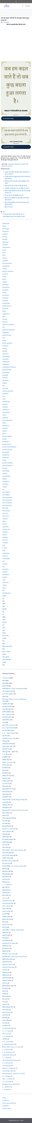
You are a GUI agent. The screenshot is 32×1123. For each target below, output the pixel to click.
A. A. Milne (5, 754)
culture (4, 276)
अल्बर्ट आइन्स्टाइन (6, 709)
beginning (5, 242)
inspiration (5, 359)
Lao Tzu (4, 898)
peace (4, 433)
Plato (4, 1002)
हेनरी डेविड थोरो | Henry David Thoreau (13, 956)
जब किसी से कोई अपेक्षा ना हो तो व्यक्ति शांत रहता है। (17, 188)
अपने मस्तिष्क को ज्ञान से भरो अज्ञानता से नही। (14, 216)
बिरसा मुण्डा (5, 882)
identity (4, 351)
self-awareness (7, 500)
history (4, 340)
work (3, 580)
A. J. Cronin (5, 884)
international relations (9, 367)
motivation (5, 409)
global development (8, 330)
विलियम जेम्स (5, 951)
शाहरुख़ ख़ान (5, 932)
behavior (5, 244)
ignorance (5, 354)
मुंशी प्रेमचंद (5, 773)
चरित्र (3, 604)
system (4, 534)
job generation (6, 370)
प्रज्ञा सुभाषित (5, 683)
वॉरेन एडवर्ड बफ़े (6, 791)
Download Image (8, 118)
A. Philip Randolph (8, 1028)
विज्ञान (3, 643)
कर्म (3, 598)
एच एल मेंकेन (5, 802)
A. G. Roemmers (7, 1052)
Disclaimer (5, 1106)
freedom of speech (8, 324)
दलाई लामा (4, 778)
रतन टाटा (4, 845)
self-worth (5, 516)
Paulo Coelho (6, 911)
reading (4, 473)
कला (3, 601)
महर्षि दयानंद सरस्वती (7, 744)
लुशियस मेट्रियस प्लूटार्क (8, 986)
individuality (6, 356)
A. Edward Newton (8, 1044)
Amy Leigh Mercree (8, 728)
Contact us (5, 1100)
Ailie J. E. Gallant (7, 1079)
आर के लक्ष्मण (5, 1010)
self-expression (7, 505)
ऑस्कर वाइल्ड (5, 765)
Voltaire (4, 970)
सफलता (4, 654)
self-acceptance (7, 497)
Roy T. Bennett (6, 714)
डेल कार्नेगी (4, 914)
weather (4, 572)
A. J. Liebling (6, 1076)
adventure (5, 231)
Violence (5, 556)
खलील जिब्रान (5, 837)
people (4, 439)
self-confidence (7, 502)
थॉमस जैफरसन (5, 962)
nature (4, 415)
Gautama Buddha (7, 903)
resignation (5, 481)
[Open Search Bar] (22, 6)
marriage (5, 388)
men (3, 396)
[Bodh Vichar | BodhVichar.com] (6, 6)
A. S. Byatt (5, 1089)
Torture (4, 548)
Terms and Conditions (9, 1103)
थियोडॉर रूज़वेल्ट (6, 916)
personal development (9, 447)
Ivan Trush (5, 1033)
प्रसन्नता (4, 622)
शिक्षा (3, 649)
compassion (6, 266)
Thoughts (5, 542)
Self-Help (5, 508)
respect (4, 487)
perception (5, 441)
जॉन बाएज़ (4, 1023)
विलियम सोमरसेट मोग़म (7, 1007)
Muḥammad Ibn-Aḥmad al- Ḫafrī (12, 1073)
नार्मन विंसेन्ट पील (6, 940)
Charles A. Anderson (8, 1068)
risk (3, 489)
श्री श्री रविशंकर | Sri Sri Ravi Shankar (13, 866)
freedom (5, 322)
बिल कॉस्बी (4, 1017)
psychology (5, 471)
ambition (5, 234)
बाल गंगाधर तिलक (6, 730)
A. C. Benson (6, 1049)
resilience (5, 484)
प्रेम (3, 625)
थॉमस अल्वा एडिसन (6, 853)
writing (4, 585)
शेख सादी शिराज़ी (6, 826)
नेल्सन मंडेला (5, 847)
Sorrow (4, 524)
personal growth (7, 449)
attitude (4, 239)
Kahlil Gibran (6, 1012)
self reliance (6, 492)
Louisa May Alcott (8, 1071)
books (4, 250)
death (4, 279)
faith (3, 316)
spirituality (5, 526)
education (5, 298)
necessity (5, 417)
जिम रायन (4, 999)
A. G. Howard (6, 1041)
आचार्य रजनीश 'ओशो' (7, 746)
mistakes (5, 407)
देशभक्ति (4, 609)
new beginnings (7, 420)
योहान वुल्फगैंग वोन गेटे (7, 789)
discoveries (5, 287)
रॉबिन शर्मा (4, 869)
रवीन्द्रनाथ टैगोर (6, 805)
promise (4, 468)
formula (4, 319)
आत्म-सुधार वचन (6, 593)
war (3, 561)
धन (3, 614)
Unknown (6, 22)
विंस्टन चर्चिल (5, 895)
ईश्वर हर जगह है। (9, 207)
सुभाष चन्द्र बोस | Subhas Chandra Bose (13, 810)
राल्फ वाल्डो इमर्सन (6, 717)
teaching (5, 537)
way (3, 566)
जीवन (3, 606)
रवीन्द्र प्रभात (5, 908)
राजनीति (4, 638)
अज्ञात (3, 696)
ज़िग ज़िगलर (5, 988)
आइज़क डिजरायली (6, 978)
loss (3, 385)
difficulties (5, 284)
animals (4, 237)
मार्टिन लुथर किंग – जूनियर (8, 751)
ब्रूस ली (4, 815)
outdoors (5, 428)
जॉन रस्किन (5, 1025)
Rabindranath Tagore (9, 943)
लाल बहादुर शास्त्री (6, 706)
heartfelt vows (6, 335)
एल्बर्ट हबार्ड (5, 834)
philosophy (5, 457)
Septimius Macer (7, 964)
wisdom (4, 577)
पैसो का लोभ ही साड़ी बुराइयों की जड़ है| (14, 195)
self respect (6, 495)
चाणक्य (4, 770)
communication (7, 263)
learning (4, 377)
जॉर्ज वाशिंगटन (5, 807)
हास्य (3, 665)
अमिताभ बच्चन (5, 972)
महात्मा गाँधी (5, 686)
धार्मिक (3, 617)
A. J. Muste (5, 1057)
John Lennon (6, 906)
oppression (5, 425)
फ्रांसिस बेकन (5, 946)
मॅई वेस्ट (4, 922)
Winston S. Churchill (8, 829)
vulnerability (6, 558)
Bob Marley (5, 948)
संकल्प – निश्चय (6, 651)
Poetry (4, 460)
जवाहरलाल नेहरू (6, 704)
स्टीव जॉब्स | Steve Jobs (9, 738)
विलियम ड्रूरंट (5, 975)
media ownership (7, 391)
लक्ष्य (3, 641)
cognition (5, 260)
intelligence (5, 364)
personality (5, 452)
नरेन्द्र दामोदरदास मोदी (7, 818)
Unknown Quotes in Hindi (16, 164)
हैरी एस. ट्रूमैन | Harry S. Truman (11, 1047)
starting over (6, 529)
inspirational (6, 362)
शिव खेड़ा (4, 938)
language (5, 375)
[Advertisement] (12, 11)
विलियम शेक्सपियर (6, 874)
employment (6, 303)
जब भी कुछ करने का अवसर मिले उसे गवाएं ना (13, 214)
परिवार (3, 620)
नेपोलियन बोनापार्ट (6, 858)
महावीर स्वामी (5, 794)
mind (3, 399)
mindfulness (6, 401)
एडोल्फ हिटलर (5, 877)
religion (4, 479)
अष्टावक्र (4, 1039)
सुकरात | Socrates (7, 762)
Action (4, 226)
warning (4, 564)
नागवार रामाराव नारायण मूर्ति (8, 855)
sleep (4, 521)
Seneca (4, 1004)
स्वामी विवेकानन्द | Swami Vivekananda (13, 688)
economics (5, 295)
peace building (6, 436)
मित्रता (4, 633)
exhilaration (6, 314)
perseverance (6, 444)
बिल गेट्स (4, 927)
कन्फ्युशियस (5, 757)
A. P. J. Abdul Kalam (8, 733)
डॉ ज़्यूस (4, 994)
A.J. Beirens (6, 1087)
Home (4, 1098)
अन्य (4, 212)
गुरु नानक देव (5, 783)
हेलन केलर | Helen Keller (9, 861)
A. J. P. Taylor (6, 1031)
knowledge (5, 372)
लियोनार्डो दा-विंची (6, 871)
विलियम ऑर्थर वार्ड (6, 919)
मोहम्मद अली (5, 996)
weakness (5, 569)
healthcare (5, 332)
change (4, 258)
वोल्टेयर (4, 991)
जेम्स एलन (4, 983)
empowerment (6, 306)
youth (4, 588)
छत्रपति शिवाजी (6, 842)
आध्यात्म (4, 596)
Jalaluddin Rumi (7, 900)
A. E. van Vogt (6, 1081)
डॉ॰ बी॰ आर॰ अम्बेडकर (7, 694)
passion (4, 431)
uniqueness (5, 553)
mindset (4, 404)
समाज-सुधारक (5, 657)
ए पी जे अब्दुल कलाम (7, 691)
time (3, 545)
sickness (5, 518)
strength (5, 532)
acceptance (6, 223)
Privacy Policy (6, 1108)
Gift (3, 327)
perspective (6, 455)
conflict (4, 268)
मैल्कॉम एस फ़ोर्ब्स (6, 935)
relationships (6, 476)
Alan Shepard (6, 1065)
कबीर (3, 680)
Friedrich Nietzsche (8, 967)
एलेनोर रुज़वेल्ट (5, 813)
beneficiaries (6, 247)
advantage (5, 229)
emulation (5, 308)
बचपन (3, 630)
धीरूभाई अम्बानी (6, 781)
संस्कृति (4, 662)
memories (5, 393)
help (3, 338)
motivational (6, 412)
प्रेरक (3, 628)
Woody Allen (6, 924)
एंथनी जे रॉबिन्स (6, 1020)
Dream (4, 292)
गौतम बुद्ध (4, 741)
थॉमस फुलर (5, 892)
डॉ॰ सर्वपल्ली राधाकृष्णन (7, 839)
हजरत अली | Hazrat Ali (8, 725)
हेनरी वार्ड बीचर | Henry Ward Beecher (13, 850)
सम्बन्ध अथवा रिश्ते (6, 659)
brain (4, 252)
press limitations (7, 465)
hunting (4, 348)
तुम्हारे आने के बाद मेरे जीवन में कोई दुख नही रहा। (16, 185)
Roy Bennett (6, 863)
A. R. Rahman (6, 1036)
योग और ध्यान (5, 635)
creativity (5, 274)
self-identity (6, 510)
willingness (5, 574)
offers (4, 423)
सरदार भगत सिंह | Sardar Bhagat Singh (13, 799)
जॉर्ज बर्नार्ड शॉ (5, 749)
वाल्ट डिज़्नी (5, 1015)
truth (3, 550)
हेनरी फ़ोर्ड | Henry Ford (8, 954)
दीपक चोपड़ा (5, 786)
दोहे (3, 612)
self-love (5, 513)
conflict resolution (7, 271)
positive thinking (7, 463)
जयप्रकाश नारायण (6, 980)
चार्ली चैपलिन (5, 797)
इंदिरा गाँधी (4, 887)
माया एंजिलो (5, 767)
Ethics (4, 311)
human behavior (7, 343)
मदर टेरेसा (4, 821)
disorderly (5, 290)
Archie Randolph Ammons (10, 1060)
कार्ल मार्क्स (4, 823)
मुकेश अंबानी (5, 890)
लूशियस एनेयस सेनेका (7, 959)
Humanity (5, 346)
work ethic (5, 582)
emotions (5, 300)
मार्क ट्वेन (4, 736)
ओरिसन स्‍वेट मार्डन (6, 775)
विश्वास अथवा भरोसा (7, 646)
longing (4, 383)
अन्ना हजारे (5, 879)
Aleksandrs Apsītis (8, 1055)
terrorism (5, 540)
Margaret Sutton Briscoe (9, 1084)
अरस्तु (3, 722)
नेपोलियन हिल (5, 759)
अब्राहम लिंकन (5, 720)
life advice (5, 380)
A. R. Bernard (6, 1063)
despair (4, 282)
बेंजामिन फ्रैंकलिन (6, 712)
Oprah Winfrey (6, 831)
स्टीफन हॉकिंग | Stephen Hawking (11, 930)
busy (3, 255)
